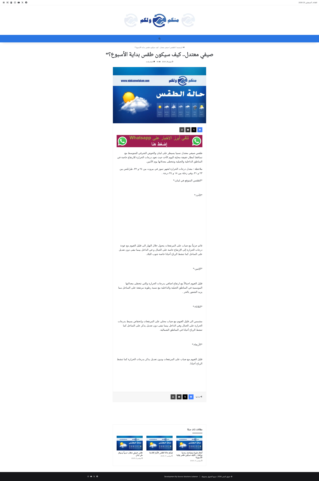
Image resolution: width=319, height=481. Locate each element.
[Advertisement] (159, 217)
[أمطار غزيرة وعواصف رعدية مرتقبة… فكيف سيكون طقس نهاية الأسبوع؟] (189, 443)
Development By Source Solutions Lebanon (181, 477)
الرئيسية (180, 47)
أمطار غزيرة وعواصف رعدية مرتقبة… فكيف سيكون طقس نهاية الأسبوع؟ (189, 455)
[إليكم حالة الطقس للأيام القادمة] (159, 443)
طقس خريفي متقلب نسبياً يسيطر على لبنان (130, 454)
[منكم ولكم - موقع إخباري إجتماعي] (159, 20)
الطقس (172, 47)
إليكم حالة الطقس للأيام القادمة (161, 453)
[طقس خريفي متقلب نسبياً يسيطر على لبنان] (130, 443)
